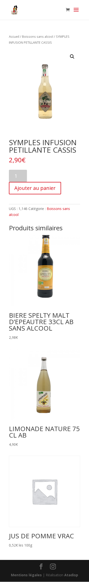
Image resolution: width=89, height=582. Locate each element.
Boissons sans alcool (37, 36)
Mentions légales (26, 575)
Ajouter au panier (35, 188)
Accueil (14, 36)
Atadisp (71, 575)
